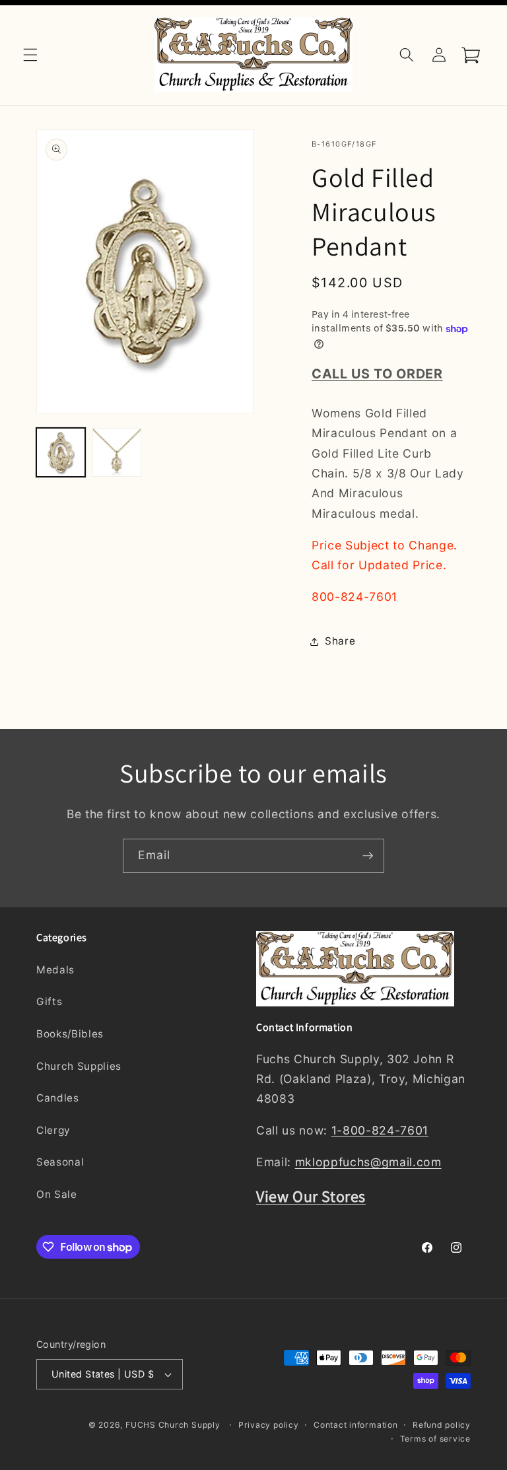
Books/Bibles (70, 1034)
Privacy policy (268, 1425)
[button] (30, 55)
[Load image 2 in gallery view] (116, 452)
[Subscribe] (368, 856)
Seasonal (60, 1162)
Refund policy (442, 1425)
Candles (57, 1098)
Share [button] (340, 641)
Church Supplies (78, 1066)
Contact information (356, 1425)
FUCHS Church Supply (172, 1425)
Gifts (49, 1001)
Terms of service (435, 1439)
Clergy (53, 1130)
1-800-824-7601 (379, 1130)
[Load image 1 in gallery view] (60, 452)
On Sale (56, 1194)
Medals (55, 969)
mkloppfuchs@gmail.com (368, 1162)
